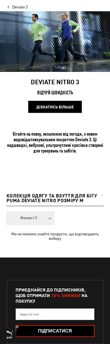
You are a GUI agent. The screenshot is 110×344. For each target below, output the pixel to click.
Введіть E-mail (29, 314)
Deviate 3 (20, 7)
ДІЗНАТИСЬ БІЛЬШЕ (55, 107)
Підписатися (55, 331)
